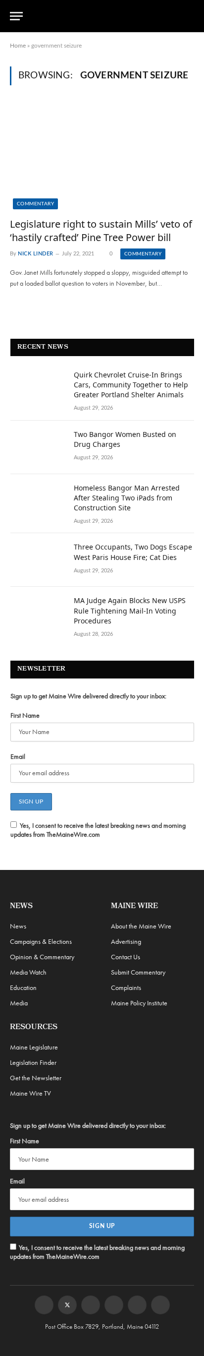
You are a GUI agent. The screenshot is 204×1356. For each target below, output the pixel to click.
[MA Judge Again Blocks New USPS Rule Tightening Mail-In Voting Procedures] (37, 613)
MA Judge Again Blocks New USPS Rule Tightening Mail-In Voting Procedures (130, 610)
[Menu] (16, 16)
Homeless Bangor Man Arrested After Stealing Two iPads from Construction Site (127, 497)
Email (17, 756)
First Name (25, 715)
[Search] (189, 16)
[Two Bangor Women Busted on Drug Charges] (37, 447)
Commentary (35, 203)
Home (18, 46)
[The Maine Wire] (108, 16)
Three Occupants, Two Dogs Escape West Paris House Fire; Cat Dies (133, 551)
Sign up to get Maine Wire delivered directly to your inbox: (88, 695)
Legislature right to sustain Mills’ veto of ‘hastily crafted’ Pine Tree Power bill (101, 230)
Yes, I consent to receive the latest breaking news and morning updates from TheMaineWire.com (98, 830)
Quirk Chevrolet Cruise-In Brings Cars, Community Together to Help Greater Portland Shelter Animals (131, 384)
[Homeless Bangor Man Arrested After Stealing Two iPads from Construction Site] (37, 501)
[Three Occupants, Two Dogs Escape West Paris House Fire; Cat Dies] (37, 560)
